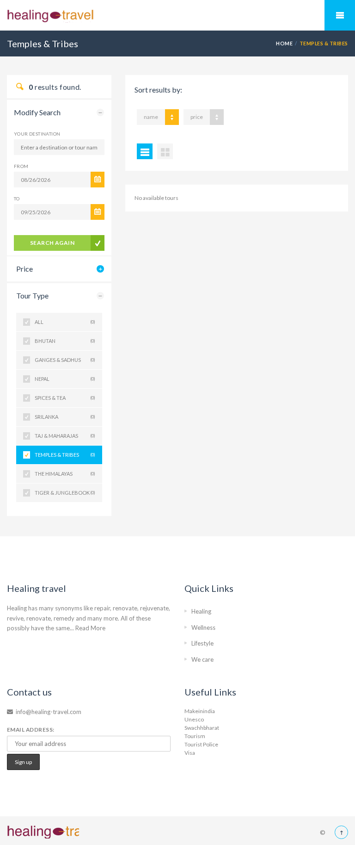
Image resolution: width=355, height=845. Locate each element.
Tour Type (32, 295)
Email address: (31, 729)
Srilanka (65, 417)
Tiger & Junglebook (65, 493)
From (21, 166)
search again (52, 242)
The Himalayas (65, 474)
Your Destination (37, 134)
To (17, 198)
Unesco (194, 719)
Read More (90, 628)
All (65, 322)
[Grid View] (165, 151)
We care (202, 659)
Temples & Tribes (65, 455)
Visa (189, 752)
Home (284, 43)
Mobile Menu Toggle (339, 15)
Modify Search (37, 112)
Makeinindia (199, 711)
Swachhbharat (201, 727)
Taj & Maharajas (65, 436)
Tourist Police (201, 744)
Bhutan (65, 341)
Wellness (203, 627)
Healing (201, 611)
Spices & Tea (65, 398)
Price (24, 268)
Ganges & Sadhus (65, 360)
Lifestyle (202, 643)
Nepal (65, 379)
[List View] (145, 151)
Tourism (194, 736)
